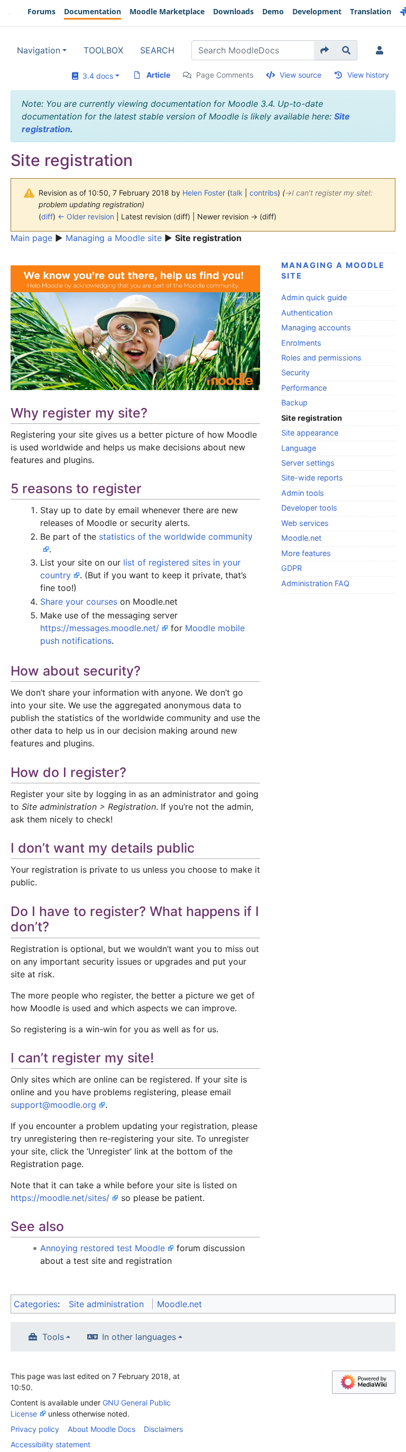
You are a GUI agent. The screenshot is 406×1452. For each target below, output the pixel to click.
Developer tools (309, 507)
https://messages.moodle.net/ (99, 628)
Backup (294, 402)
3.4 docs (95, 75)
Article (158, 74)
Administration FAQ (315, 583)
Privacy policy (35, 1429)
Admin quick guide (314, 297)
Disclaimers (163, 1429)
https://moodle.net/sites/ (60, 1197)
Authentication (307, 312)
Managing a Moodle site (114, 238)
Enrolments (301, 342)
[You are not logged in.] (381, 50)
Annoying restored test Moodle (102, 1248)
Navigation (38, 50)
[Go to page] (325, 50)
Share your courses (78, 601)
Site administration (106, 1304)
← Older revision (86, 216)
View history (368, 74)
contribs (264, 192)
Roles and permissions (321, 357)
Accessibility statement (50, 1444)
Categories (36, 1304)
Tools (53, 1336)
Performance (304, 387)
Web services (305, 523)
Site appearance (309, 432)
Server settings (308, 462)
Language (298, 447)
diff (47, 216)
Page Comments (224, 74)
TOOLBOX (103, 50)
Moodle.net (301, 537)
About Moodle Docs (101, 1429)
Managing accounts (316, 327)
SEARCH (157, 50)
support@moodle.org (53, 1104)
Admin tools (302, 492)
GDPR (291, 567)
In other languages (139, 1336)
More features (306, 553)
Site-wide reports (312, 477)
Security (295, 372)
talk (236, 192)
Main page (31, 238)
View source (300, 74)
